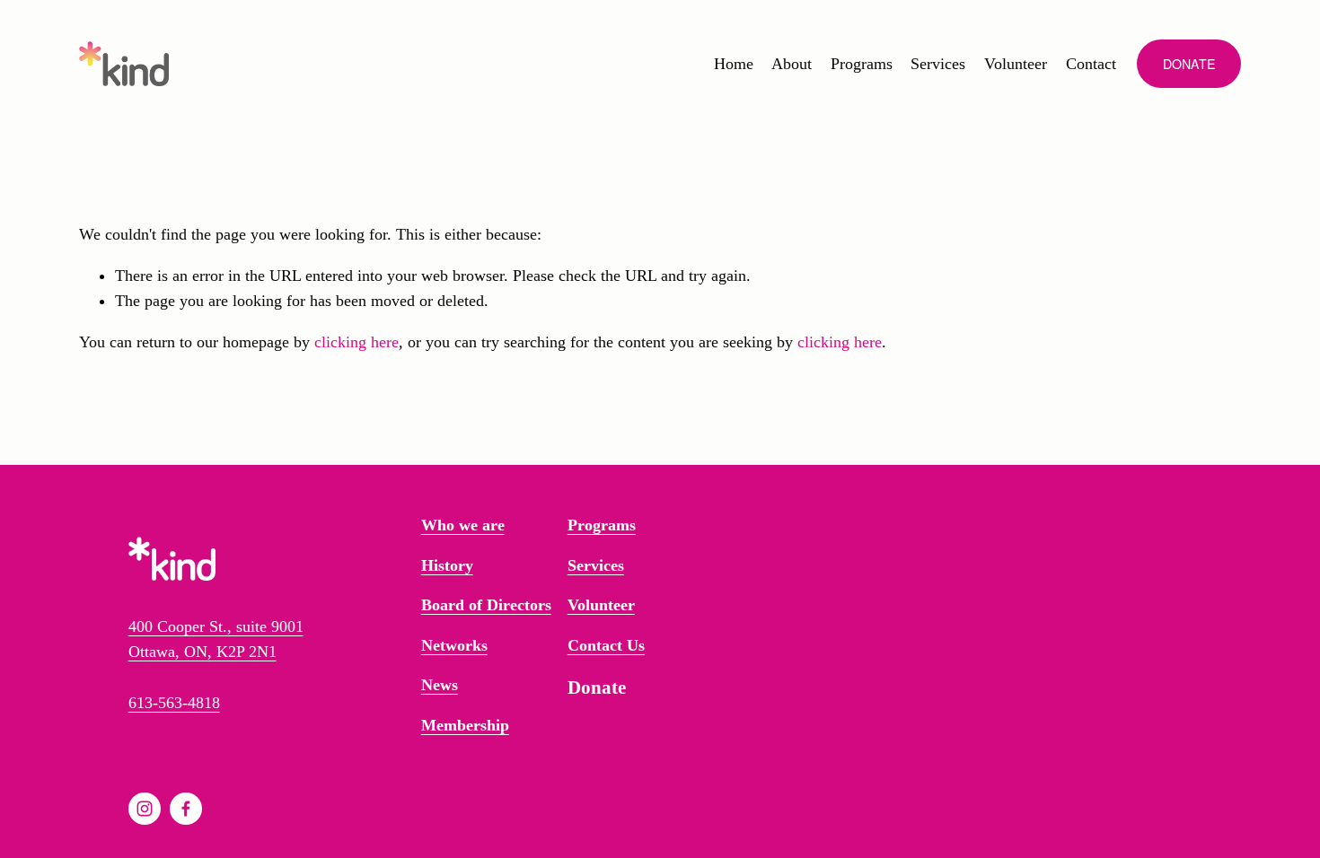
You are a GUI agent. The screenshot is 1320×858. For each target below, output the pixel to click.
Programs (862, 64)
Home (733, 64)
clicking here (356, 342)
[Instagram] (144, 808)
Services (938, 64)
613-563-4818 (174, 703)
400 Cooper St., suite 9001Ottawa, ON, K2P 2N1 (216, 639)
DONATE (1189, 64)
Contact (1091, 64)
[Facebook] (186, 808)
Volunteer (1015, 64)
